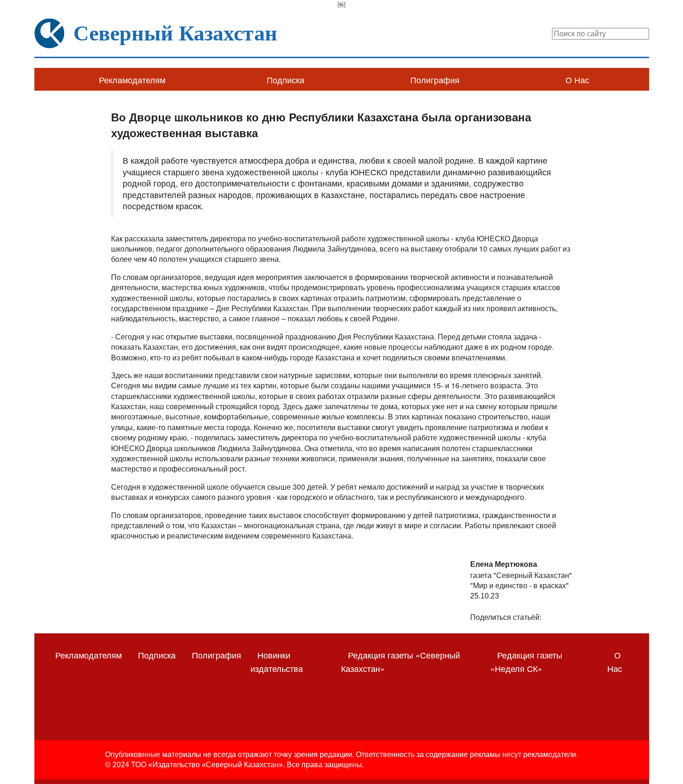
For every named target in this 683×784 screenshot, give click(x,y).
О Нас (577, 79)
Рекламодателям (132, 79)
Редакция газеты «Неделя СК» (526, 661)
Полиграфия (435, 79)
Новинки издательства (276, 661)
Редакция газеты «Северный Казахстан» (400, 661)
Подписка (285, 79)
